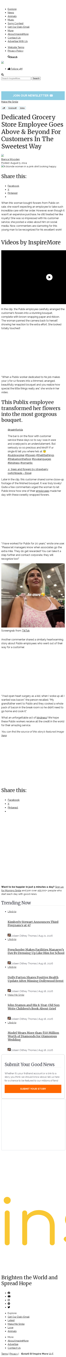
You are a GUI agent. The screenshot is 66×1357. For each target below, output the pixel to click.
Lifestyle (12, 911)
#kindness (14, 462)
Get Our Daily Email (18, 26)
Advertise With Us (18, 41)
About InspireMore (18, 34)
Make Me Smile (9, 101)
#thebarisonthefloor (19, 459)
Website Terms (16, 47)
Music (11, 19)
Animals (12, 16)
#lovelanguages (41, 459)
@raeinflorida (15, 429)
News (11, 12)
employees (42, 490)
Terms (4, 1353)
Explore (12, 9)
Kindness (12, 108)
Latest (11, 1320)
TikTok (26, 630)
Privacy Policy (15, 50)
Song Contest (15, 23)
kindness (42, 717)
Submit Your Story (33, 1088)
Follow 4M (16, 68)
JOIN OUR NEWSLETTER (33, 95)
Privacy (14, 1353)
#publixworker (16, 455)
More (10, 30)
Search (13, 57)
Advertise (13, 1344)
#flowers (30, 455)
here (4, 735)
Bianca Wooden (10, 159)
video (22, 108)
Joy (3, 108)
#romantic (26, 462)
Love (10, 1327)
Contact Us (14, 37)
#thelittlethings (45, 455)
